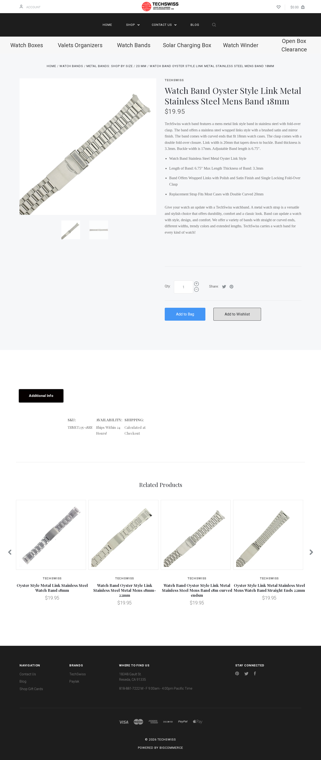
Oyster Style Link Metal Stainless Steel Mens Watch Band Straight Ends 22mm (269, 588)
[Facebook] (255, 674)
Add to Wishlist (237, 314)
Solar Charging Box (187, 45)
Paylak (74, 681)
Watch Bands (133, 45)
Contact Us (162, 25)
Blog (195, 25)
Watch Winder (240, 45)
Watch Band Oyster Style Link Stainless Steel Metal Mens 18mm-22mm (124, 590)
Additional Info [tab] (41, 396)
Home (107, 25)
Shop (131, 25)
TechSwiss (174, 80)
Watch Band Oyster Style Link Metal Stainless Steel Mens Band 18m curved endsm (197, 590)
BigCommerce (171, 747)
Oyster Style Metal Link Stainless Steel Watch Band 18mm (52, 588)
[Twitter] (246, 674)
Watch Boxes (26, 45)
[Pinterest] (237, 674)
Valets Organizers (80, 45)
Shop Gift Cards (31, 689)
